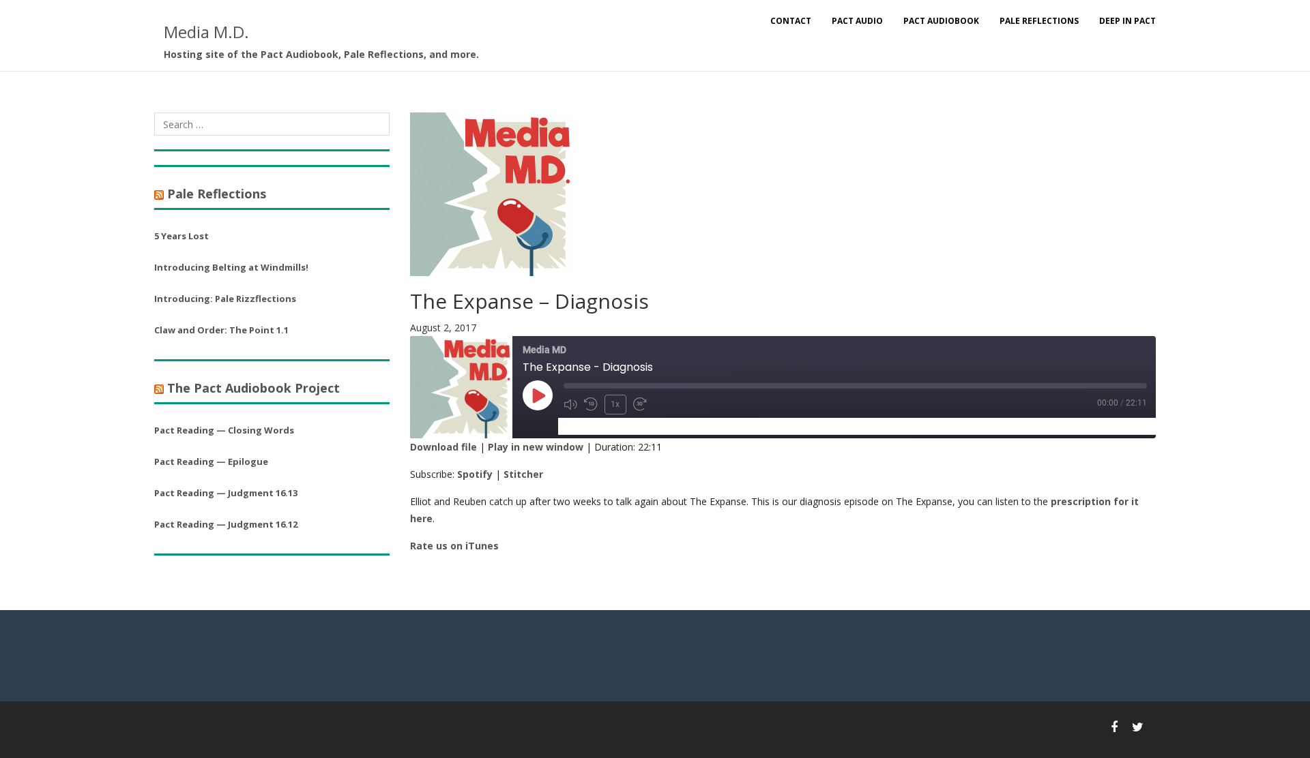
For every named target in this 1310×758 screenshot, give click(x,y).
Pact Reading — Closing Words (224, 430)
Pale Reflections (1039, 21)
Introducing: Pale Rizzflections (225, 298)
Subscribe (588, 425)
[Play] (538, 395)
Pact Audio (857, 21)
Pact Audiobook (941, 21)
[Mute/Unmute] (570, 404)
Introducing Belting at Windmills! (231, 267)
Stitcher (523, 474)
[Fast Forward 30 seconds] (640, 404)
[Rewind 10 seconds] (591, 404)
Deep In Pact (1127, 21)
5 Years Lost (181, 236)
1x (615, 404)
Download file (443, 446)
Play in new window (535, 446)
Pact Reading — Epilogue (211, 461)
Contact (790, 21)
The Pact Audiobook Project (253, 388)
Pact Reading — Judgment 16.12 (225, 524)
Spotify (475, 474)
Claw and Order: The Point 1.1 (221, 330)
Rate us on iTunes (454, 545)
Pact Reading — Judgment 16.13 (225, 493)
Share (639, 425)
